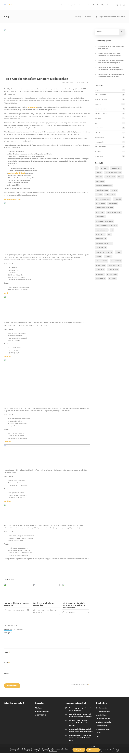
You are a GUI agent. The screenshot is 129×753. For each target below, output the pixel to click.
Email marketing (100, 95)
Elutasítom (93, 750)
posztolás (100, 234)
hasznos (117, 199)
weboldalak (113, 270)
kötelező (99, 212)
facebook (100, 181)
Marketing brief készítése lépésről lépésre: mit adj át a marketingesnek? (110, 69)
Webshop (98, 151)
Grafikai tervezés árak (103, 711)
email (120, 177)
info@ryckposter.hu (42, 711)
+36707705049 (41, 715)
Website (6, 673)
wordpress (100, 278)
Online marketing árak (103, 729)
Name (6, 652)
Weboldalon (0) (8, 629)
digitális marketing (113, 172)
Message (7, 633)
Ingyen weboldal (101, 109)
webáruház (112, 274)
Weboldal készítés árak (103, 718)
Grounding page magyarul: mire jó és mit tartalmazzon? (111, 48)
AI (96, 168)
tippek (98, 256)
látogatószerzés (114, 212)
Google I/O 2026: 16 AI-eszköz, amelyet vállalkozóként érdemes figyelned (111, 62)
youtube (112, 278)
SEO (73, 612)
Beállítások (107, 750)
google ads (110, 194)
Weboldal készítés (101, 715)
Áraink (84, 5)
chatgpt (104, 168)
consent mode (32, 107)
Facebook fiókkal (18, 629)
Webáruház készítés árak (104, 722)
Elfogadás (78, 750)
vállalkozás (116, 261)
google (99, 194)
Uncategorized (100, 137)
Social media (99, 128)
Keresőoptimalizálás (102, 113)
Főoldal (63, 5)
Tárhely (97, 132)
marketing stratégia (104, 221)
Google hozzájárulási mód (16, 173)
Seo (109, 234)
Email (6, 663)
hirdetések (100, 203)
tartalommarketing (104, 252)
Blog (102, 5)
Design (97, 90)
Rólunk (98, 733)
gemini (114, 190)
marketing (100, 216)
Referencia (95, 5)
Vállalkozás (71, 82)
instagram (113, 203)
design (98, 172)
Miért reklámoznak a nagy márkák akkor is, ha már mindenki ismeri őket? (111, 75)
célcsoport (116, 168)
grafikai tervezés (103, 199)
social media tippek (104, 243)
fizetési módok (102, 190)
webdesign (100, 265)
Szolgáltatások (73, 5)
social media (101, 239)
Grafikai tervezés (101, 99)
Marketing (11, 610)
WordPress (87, 16)
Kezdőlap (78, 16)
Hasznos (63, 82)
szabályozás (101, 247)
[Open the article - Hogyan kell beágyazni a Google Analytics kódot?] (17, 592)
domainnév (110, 177)
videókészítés (101, 261)
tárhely (108, 256)
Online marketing (101, 725)
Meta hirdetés (101, 230)
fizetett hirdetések (104, 186)
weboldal (100, 270)
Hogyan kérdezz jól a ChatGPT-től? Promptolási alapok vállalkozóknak (109, 54)
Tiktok (118, 252)
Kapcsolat (110, 5)
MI (112, 230)
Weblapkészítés (49, 610)
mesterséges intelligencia (106, 225)
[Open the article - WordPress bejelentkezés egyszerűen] (46, 592)
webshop (99, 274)
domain (99, 177)
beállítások (53, 751)
